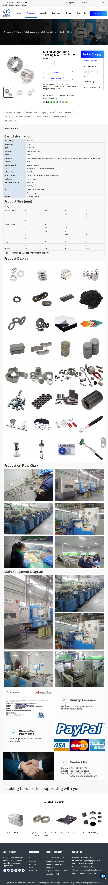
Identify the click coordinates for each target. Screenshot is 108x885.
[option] (16, 820)
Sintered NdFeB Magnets (16, 833)
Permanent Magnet (66, 113)
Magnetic (8, 116)
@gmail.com (22, 5)
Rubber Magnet (90, 66)
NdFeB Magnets (90, 61)
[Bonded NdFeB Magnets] (92, 819)
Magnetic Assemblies (92, 87)
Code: (45, 99)
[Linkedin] (8, 870)
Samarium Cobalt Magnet (91, 74)
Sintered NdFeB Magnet (13, 113)
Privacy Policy (74, 883)
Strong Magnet (10, 120)
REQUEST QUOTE (98, 14)
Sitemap (83, 883)
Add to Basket (57, 78)
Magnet (44, 113)
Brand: (62, 95)
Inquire (57, 73)
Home (31, 858)
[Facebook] (4, 870)
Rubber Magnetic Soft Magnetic (67, 833)
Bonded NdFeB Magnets (92, 833)
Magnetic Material (59, 116)
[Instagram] (15, 870)
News (31, 868)
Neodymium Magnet (23, 116)
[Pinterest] (19, 870)
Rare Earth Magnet (42, 116)
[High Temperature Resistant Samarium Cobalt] (41, 819)
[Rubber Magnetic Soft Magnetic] (67, 819)
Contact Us (33, 871)
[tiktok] (23, 870)
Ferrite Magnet (90, 82)
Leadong (100, 883)
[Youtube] (12, 870)
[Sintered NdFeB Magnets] (16, 819)
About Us (32, 864)
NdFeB (52, 113)
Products (32, 861)
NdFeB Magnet (31, 113)
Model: (45, 95)
